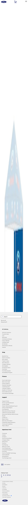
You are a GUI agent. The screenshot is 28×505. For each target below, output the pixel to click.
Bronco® (3, 320)
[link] (3, 483)
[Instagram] (7, 475)
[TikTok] (1, 476)
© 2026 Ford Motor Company (7, 481)
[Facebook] (1, 475)
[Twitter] (3, 475)
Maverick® (4, 322)
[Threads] (9, 475)
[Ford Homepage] (5, 501)
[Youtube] (6, 475)
